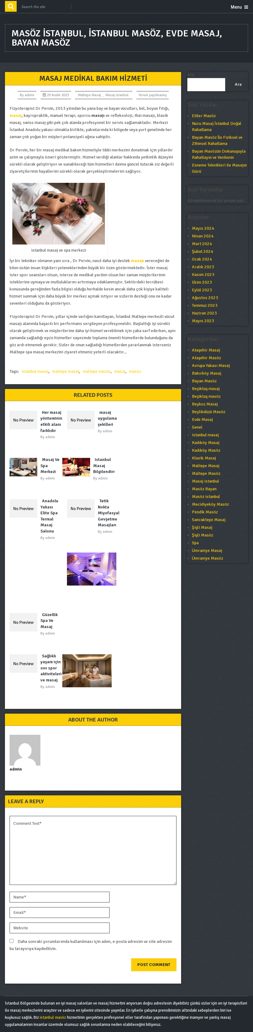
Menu (236, 7)
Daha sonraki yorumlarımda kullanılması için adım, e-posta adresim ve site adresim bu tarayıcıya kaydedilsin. (91, 945)
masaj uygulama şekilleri (107, 418)
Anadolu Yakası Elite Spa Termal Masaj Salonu (49, 516)
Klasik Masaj (204, 458)
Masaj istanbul (117, 95)
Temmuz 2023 (205, 305)
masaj (119, 371)
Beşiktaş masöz (206, 396)
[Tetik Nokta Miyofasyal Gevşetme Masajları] (82, 508)
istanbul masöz (53, 1017)
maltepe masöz (96, 371)
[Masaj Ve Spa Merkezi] (25, 467)
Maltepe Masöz (206, 473)
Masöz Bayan (204, 488)
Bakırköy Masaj (206, 373)
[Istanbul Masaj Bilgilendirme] (77, 467)
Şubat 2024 (202, 251)
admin (29, 95)
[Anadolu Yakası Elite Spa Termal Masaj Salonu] (25, 508)
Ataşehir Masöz (206, 357)
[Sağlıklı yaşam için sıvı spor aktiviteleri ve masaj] (25, 663)
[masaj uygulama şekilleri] (82, 420)
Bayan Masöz (204, 381)
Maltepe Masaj (89, 95)
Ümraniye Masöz (207, 558)
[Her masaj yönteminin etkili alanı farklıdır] (25, 420)
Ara (190, 74)
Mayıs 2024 (203, 228)
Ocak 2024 (202, 259)
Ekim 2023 (202, 282)
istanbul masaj (35, 371)
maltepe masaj (65, 371)
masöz (135, 371)
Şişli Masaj (202, 527)
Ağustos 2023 (205, 297)
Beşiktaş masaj (206, 388)
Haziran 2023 (204, 313)
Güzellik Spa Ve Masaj (49, 620)
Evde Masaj (202, 419)
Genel (197, 427)
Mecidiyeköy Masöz (210, 504)
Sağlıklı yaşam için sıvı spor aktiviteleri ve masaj (51, 668)
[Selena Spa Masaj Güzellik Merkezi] (88, 670)
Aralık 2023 (203, 266)
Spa (195, 542)
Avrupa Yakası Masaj (211, 365)
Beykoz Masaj (205, 404)
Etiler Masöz (204, 115)
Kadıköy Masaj (205, 442)
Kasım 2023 (203, 274)
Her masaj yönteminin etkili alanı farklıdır (51, 421)
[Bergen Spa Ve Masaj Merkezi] (93, 569)
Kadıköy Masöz (206, 450)
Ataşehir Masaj (206, 350)
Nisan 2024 (203, 236)
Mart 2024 (202, 243)
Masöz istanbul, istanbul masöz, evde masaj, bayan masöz (116, 38)
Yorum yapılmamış (153, 95)
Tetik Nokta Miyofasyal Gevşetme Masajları (108, 513)
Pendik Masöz (205, 512)
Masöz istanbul (206, 496)
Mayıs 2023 (203, 320)
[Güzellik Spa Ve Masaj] (25, 622)
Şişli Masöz (202, 535)
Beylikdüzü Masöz (208, 411)
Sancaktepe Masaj (209, 519)
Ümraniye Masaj (207, 550)
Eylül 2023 (202, 290)
